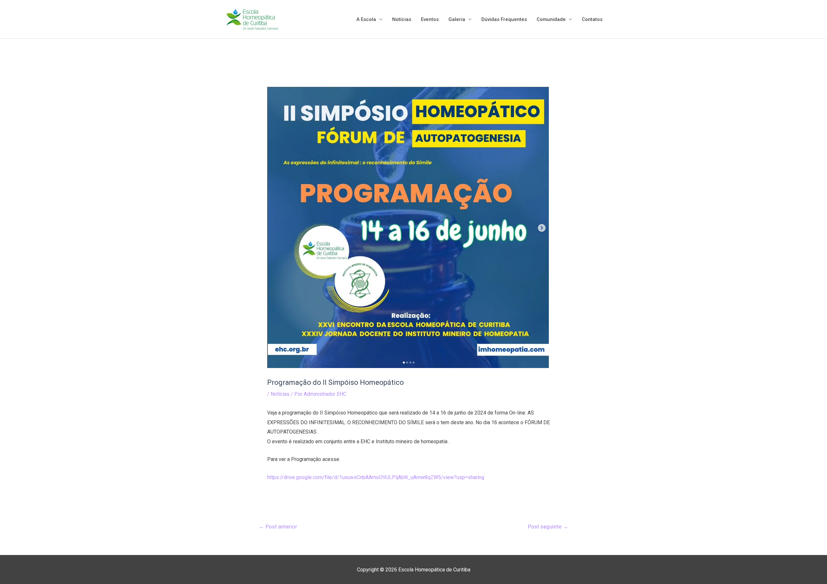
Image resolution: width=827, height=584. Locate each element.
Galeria (456, 19)
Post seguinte (548, 526)
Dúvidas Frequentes (504, 19)
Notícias (401, 19)
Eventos (430, 19)
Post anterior (278, 526)
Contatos (592, 19)
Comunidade (551, 19)
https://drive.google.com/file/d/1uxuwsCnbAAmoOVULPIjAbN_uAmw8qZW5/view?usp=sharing (375, 477)
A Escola (366, 19)
